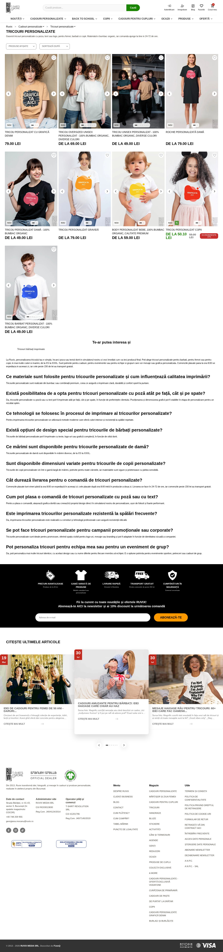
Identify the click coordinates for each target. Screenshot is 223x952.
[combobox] (21, 46)
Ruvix (9, 26)
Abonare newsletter (197, 850)
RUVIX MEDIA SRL (29, 946)
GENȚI (152, 846)
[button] (99, 745)
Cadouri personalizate (46, 18)
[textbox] (21, 46)
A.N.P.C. (189, 861)
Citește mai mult (14, 724)
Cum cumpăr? (121, 818)
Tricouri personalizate (62, 26)
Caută (133, 7)
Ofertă (204, 18)
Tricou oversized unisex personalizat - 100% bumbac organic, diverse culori (84, 136)
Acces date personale (198, 839)
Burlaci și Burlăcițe (161, 921)
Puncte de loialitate (125, 829)
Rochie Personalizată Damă (185, 132)
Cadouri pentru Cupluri (163, 802)
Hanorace (155, 813)
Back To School (83, 18)
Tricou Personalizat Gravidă (79, 230)
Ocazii (165, 18)
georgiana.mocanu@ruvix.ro (19, 821)
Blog (116, 802)
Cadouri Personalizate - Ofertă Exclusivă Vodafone (163, 881)
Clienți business (123, 796)
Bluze (152, 818)
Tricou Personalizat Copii (184, 230)
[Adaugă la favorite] (53, 57)
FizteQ (57, 946)
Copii (106, 18)
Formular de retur (196, 819)
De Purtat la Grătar (161, 901)
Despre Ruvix (121, 791)
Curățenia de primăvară (163, 890)
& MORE (153, 873)
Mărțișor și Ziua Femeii (162, 796)
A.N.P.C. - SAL (192, 866)
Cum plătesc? (121, 813)
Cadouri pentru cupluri (135, 18)
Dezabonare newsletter (199, 855)
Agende (153, 840)
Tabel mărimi (120, 824)
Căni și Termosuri (159, 835)
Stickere (154, 824)
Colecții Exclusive (160, 867)
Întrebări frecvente (197, 833)
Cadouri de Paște (159, 896)
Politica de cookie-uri (198, 814)
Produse (184, 18)
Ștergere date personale (200, 844)
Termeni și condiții (196, 791)
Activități (155, 829)
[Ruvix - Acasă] (14, 774)
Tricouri (154, 807)
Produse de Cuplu (160, 862)
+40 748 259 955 (14, 817)
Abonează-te (171, 617)
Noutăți (16, 18)
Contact (118, 807)
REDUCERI (154, 851)
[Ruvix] (13, 8)
